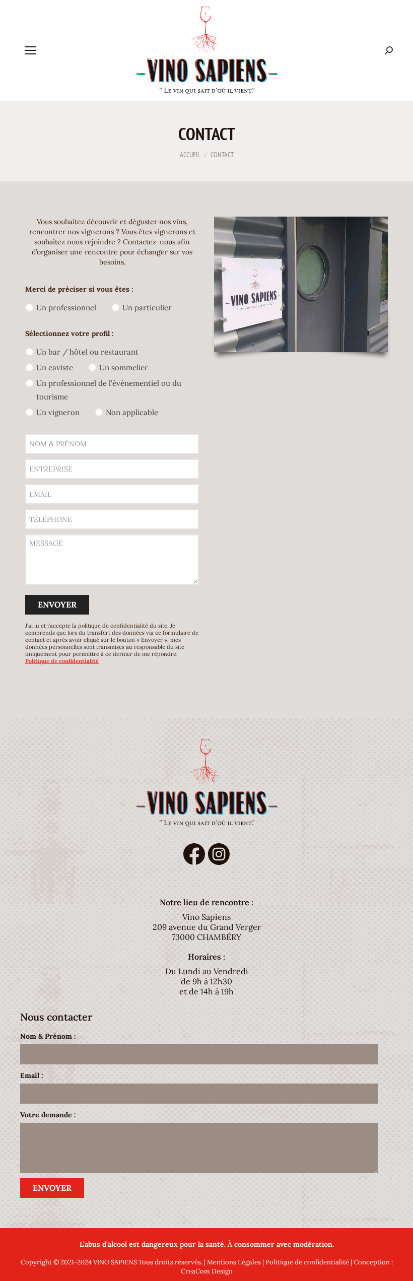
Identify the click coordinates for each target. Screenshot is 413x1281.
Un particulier (147, 307)
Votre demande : (48, 1114)
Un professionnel (66, 307)
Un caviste (54, 367)
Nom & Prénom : (48, 1036)
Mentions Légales (234, 1262)
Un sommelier (123, 367)
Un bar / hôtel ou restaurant (87, 352)
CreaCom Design (207, 1271)
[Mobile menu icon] (30, 50)
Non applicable (132, 412)
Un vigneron (58, 412)
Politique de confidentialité (307, 1262)
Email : (31, 1075)
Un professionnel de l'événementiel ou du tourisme (108, 389)
